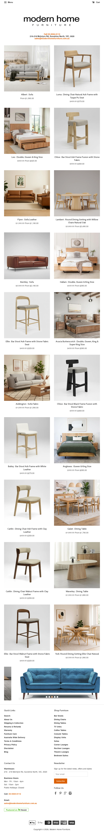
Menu (10, 2)
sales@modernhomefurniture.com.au (52, 38)
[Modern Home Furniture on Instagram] (70, 793)
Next (94, 683)
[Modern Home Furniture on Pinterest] (60, 793)
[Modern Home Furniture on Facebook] (55, 793)
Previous (10, 683)
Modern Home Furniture (60, 829)
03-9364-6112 (15, 794)
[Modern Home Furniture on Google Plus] (65, 793)
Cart (98, 2)
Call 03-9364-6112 (52, 34)
